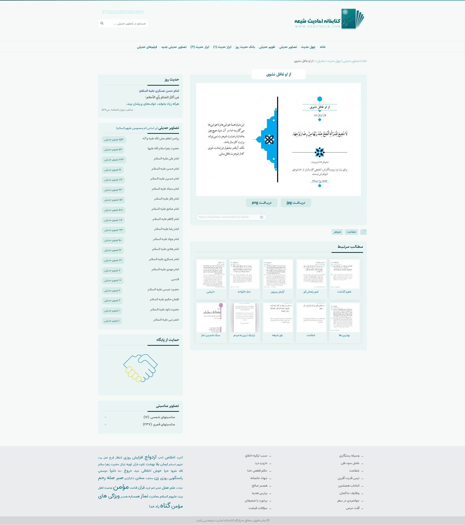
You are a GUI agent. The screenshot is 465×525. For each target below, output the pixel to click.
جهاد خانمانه (259, 478)
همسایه (134, 496)
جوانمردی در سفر (348, 500)
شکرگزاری (129, 478)
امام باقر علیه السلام (166, 198)
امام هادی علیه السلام (165, 249)
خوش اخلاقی (151, 471)
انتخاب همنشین (349, 485)
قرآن (141, 487)
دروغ (128, 470)
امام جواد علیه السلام (166, 239)
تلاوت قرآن (139, 464)
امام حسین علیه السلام (164, 178)
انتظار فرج (115, 457)
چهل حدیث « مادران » (328, 61)
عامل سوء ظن (350, 463)
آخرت (180, 457)
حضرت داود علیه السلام (164, 309)
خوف (136, 471)
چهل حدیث (308, 47)
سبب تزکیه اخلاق (256, 455)
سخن (139, 478)
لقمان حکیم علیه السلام (164, 299)
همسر (124, 496)
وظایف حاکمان (350, 493)
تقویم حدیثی (267, 47)
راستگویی (176, 478)
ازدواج (150, 457)
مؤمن (121, 487)
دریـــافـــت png (261, 202)
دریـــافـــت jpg (296, 202)
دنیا (113, 470)
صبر (120, 478)
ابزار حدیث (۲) (200, 47)
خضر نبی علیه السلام (166, 319)
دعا (120, 471)
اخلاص (170, 457)
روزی (164, 478)
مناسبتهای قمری (164, 424)
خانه (323, 47)
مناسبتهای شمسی (162, 417)
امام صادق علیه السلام (165, 208)
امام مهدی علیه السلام (165, 269)
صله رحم (106, 478)
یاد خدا (154, 506)
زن (156, 477)
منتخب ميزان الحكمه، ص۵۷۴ (117, 110)
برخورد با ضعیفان (256, 500)
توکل (122, 464)
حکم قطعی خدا (257, 470)
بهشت (150, 464)
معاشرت (154, 496)
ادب (160, 457)
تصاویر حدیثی (288, 47)
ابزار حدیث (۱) (222, 47)
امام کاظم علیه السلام (166, 219)
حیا (166, 471)
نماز (144, 496)
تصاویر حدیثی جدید (173, 47)
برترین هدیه (260, 493)
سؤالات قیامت (258, 508)
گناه (165, 505)
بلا (157, 464)
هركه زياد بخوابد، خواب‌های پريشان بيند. (152, 104)
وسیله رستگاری (349, 455)
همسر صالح (260, 485)
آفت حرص (353, 508)
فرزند (147, 488)
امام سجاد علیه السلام (165, 188)
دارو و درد (261, 463)
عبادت (179, 488)
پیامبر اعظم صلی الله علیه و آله (161, 138)
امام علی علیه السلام (166, 158)
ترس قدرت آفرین (349, 478)
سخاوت (149, 478)
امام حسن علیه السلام (165, 168)
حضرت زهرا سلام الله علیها (163, 148)
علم (172, 488)
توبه (129, 464)
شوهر (337, 231)
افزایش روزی (133, 457)
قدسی (175, 279)
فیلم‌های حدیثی (147, 47)
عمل (165, 487)
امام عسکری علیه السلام (164, 259)
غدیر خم (156, 487)
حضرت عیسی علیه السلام (163, 289)
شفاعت (351, 231)
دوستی (103, 471)
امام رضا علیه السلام (166, 229)
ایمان (164, 464)
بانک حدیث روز (245, 47)
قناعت (133, 487)
